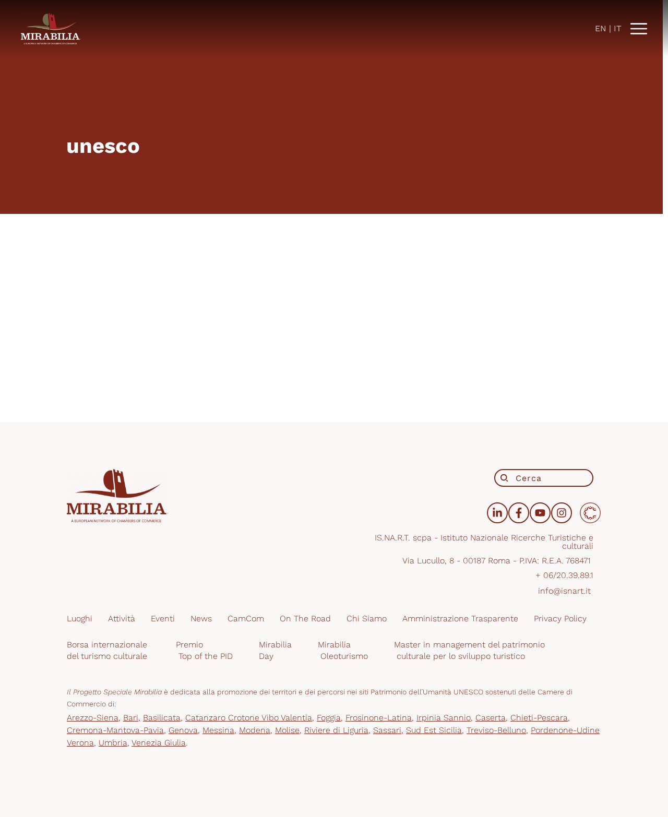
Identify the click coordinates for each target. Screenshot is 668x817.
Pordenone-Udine (565, 730)
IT (618, 28)
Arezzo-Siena (92, 718)
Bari (130, 718)
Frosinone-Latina (378, 718)
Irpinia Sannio (443, 718)
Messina (218, 730)
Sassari (387, 730)
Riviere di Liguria (336, 730)
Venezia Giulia (159, 743)
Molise (287, 730)
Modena (254, 730)
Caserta (490, 718)
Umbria (113, 743)
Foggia (329, 718)
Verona (80, 743)
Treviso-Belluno (496, 730)
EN (600, 28)
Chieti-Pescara (539, 718)
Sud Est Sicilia (434, 730)
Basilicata (162, 718)
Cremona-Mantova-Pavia (115, 730)
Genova (183, 730)
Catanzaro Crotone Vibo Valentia (248, 718)
